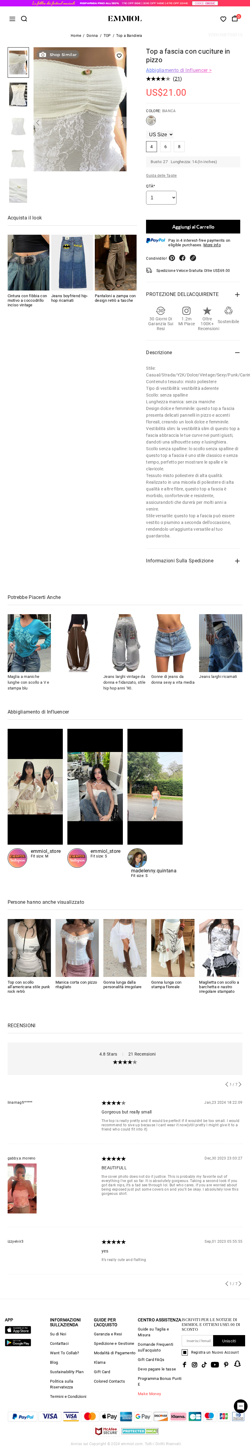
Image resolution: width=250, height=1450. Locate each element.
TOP (107, 36)
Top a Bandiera (129, 36)
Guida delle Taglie (161, 175)
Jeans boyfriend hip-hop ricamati (69, 298)
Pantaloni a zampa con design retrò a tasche (115, 298)
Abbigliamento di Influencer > (179, 70)
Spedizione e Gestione (114, 1343)
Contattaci (59, 1343)
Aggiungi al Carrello (193, 227)
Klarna (99, 1362)
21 (177, 79)
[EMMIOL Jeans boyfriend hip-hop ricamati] (72, 262)
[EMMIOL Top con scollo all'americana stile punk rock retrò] (29, 947)
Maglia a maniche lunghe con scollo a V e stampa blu (28, 682)
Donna (92, 36)
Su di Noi (58, 1334)
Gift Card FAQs (151, 1359)
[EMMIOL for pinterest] (226, 1364)
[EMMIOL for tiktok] (204, 1364)
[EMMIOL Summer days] (155, 803)
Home (76, 36)
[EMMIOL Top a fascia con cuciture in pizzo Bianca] (151, 122)
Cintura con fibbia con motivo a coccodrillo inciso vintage (27, 300)
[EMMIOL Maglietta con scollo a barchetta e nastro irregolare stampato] (220, 947)
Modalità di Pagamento (114, 1353)
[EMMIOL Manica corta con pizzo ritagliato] (77, 947)
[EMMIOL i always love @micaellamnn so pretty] (95, 798)
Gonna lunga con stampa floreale (166, 984)
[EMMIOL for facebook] (184, 1364)
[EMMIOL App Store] (18, 1332)
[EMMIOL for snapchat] (237, 1363)
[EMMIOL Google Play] (18, 1345)
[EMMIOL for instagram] (194, 1364)
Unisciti (229, 1341)
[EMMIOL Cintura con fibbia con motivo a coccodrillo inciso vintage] (28, 262)
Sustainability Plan (67, 1372)
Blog (54, 1362)
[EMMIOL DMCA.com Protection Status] (140, 1435)
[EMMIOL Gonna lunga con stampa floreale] (173, 947)
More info (212, 245)
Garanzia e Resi (108, 1334)
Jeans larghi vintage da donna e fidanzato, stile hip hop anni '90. (124, 682)
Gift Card (102, 1372)
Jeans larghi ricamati (218, 676)
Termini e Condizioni (68, 1396)
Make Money (149, 1393)
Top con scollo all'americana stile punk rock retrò (29, 987)
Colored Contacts (109, 1381)
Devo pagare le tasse (157, 1369)
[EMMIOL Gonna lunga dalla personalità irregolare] (125, 947)
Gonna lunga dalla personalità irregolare (122, 984)
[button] (38, 122)
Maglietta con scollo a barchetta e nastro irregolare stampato (219, 987)
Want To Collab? (64, 1353)
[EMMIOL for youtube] (215, 1364)
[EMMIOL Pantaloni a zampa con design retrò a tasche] (116, 262)
